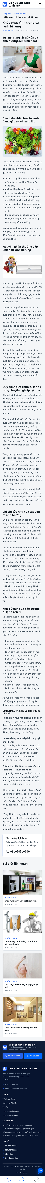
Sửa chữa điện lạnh (10, 1115)
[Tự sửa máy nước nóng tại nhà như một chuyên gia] (22, 922)
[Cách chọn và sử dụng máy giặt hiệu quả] (22, 965)
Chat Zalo (34, 1055)
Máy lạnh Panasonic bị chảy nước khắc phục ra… (22, 1132)
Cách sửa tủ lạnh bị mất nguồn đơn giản (20, 1029)
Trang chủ (7, 14)
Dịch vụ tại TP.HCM (10, 1103)
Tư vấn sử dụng (20, 14)
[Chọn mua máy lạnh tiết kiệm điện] (22, 882)
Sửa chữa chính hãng (11, 1111)
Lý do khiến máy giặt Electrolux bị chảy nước (20, 1136)
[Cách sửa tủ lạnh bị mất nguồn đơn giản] (22, 1009)
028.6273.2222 (11, 1150)
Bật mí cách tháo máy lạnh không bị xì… (18, 1125)
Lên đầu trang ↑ (22, 1173)
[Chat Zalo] (40, 1171)
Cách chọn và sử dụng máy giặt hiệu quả (21, 985)
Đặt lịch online (11, 1158)
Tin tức (5, 1107)
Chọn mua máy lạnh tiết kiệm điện (20, 900)
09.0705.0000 (19, 851)
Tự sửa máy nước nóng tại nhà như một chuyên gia (21, 942)
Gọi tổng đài (7, 1181)
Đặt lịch (37, 1181)
